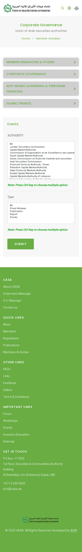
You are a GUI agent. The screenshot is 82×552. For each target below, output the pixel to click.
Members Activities (16, 352)
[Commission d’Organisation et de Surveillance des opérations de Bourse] (41, 152)
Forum (7, 413)
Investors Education (16, 434)
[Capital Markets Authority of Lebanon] (41, 176)
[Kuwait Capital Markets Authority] (41, 173)
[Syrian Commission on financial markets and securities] (41, 158)
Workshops (10, 420)
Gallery (7, 390)
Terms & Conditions (16, 396)
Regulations (11, 338)
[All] (41, 144)
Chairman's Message (17, 293)
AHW (73, 530)
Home (26, 38)
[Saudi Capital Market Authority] (41, 155)
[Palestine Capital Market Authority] (41, 167)
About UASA (11, 286)
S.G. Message (12, 300)
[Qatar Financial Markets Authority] (41, 170)
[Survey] (41, 217)
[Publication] (41, 211)
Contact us (10, 307)
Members (9, 331)
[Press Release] (41, 208)
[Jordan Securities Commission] (41, 147)
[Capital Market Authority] (41, 149)
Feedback (9, 383)
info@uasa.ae (12, 489)
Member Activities (48, 38)
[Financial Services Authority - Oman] (41, 164)
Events (7, 427)
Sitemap (9, 441)
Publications (11, 345)
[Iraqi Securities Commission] (41, 161)
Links (6, 376)
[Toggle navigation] (76, 8)
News (7, 324)
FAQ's (7, 369)
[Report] (41, 214)
